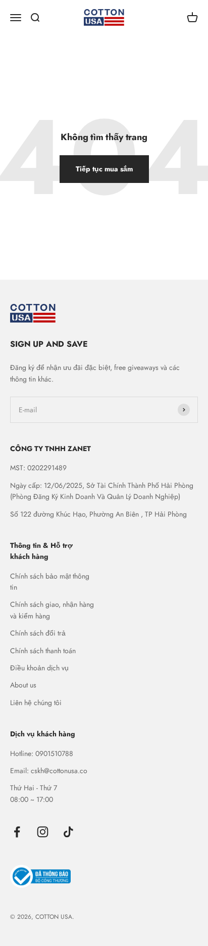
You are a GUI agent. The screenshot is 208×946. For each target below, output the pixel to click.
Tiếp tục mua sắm (104, 169)
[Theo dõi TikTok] (68, 832)
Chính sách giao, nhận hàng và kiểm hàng (52, 609)
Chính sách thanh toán (43, 651)
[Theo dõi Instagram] (42, 832)
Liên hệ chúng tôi (36, 703)
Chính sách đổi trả (38, 633)
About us (23, 685)
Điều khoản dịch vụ (39, 668)
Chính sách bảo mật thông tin (49, 581)
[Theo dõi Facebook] (17, 832)
